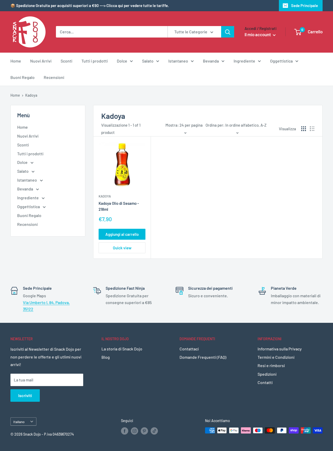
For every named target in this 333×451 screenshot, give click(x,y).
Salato (147, 60)
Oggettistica (281, 60)
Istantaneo (178, 60)
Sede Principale (304, 5)
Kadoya (105, 196)
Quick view (122, 247)
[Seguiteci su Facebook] (124, 431)
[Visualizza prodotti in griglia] (303, 128)
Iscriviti (25, 395)
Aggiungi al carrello (122, 234)
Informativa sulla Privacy (280, 348)
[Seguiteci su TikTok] (154, 431)
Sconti (66, 60)
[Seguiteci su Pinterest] (144, 431)
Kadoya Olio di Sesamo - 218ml (119, 206)
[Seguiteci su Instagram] (134, 431)
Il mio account (258, 34)
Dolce (122, 60)
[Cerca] (227, 32)
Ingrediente (244, 60)
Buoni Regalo (22, 77)
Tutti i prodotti (94, 60)
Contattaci (189, 348)
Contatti (265, 382)
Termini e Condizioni (276, 357)
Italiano (19, 421)
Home (15, 60)
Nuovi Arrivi (41, 60)
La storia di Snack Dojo (121, 348)
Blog (105, 357)
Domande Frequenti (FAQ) (203, 357)
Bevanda (211, 60)
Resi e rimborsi (271, 365)
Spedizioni (267, 374)
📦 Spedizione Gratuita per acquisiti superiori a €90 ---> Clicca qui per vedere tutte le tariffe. (89, 5)
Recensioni (54, 77)
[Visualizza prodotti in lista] (312, 128)
